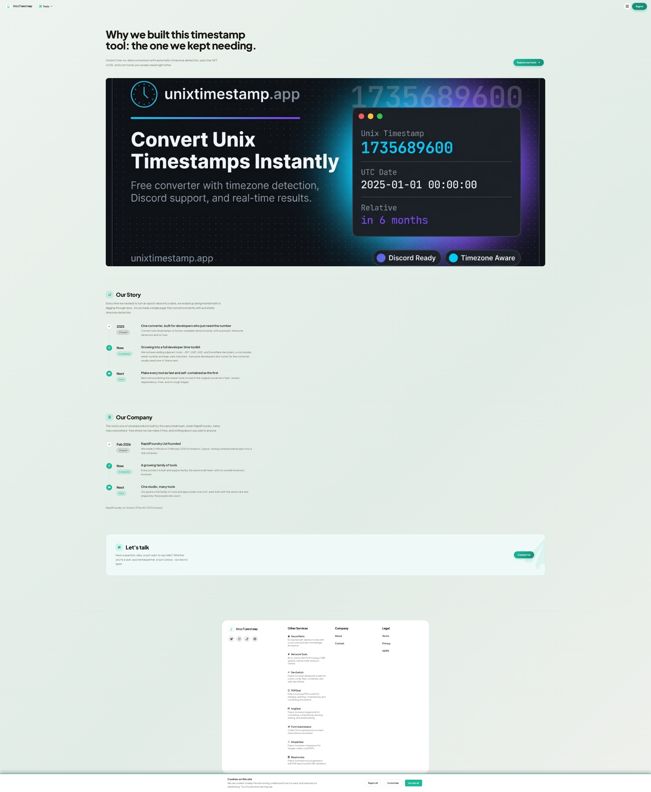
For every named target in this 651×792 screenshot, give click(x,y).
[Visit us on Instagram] (239, 639)
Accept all (413, 782)
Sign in (639, 6)
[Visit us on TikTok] (247, 639)
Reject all (373, 782)
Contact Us (524, 554)
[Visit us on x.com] (231, 639)
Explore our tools (526, 62)
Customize (393, 782)
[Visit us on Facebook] (255, 639)
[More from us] (627, 6)
